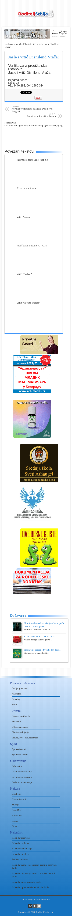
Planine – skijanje (20, 732)
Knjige (15, 821)
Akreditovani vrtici (27, 188)
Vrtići (18, 44)
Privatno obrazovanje (22, 777)
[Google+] (30, 906)
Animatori (16, 693)
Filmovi (15, 826)
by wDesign (27, 899)
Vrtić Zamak (23, 216)
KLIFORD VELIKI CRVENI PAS (39, 636)
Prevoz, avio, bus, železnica (25, 737)
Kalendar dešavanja (21, 837)
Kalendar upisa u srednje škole (26, 882)
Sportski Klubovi (20, 754)
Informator (17, 766)
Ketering (16, 699)
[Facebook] (35, 906)
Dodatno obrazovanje (22, 782)
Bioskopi (16, 794)
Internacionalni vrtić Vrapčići (32, 159)
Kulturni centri (19, 799)
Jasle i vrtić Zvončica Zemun (41, 115)
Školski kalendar (20, 859)
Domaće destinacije (21, 716)
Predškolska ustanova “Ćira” (32, 245)
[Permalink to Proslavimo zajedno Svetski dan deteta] (17, 657)
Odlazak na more (20, 727)
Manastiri (16, 721)
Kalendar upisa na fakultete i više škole (30, 887)
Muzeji (15, 804)
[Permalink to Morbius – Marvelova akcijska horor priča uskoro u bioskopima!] (17, 630)
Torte (14, 704)
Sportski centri (19, 749)
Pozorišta (16, 810)
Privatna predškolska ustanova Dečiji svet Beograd (32, 109)
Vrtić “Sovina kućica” (28, 302)
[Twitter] (39, 906)
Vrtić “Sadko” (24, 274)
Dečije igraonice (19, 688)
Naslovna (9, 44)
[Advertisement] (38, 135)
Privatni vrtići (29, 44)
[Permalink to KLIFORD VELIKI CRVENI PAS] (17, 644)
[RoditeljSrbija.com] (36, 16)
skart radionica (43, 899)
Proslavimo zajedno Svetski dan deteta (42, 649)
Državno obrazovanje (22, 771)
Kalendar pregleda (20, 854)
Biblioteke (17, 815)
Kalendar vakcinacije (22, 848)
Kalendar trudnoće (20, 843)
